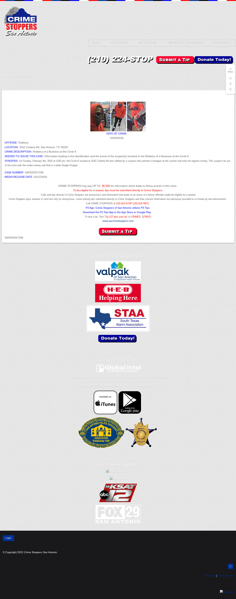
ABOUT (95, 43)
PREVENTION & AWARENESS (184, 43)
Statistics (210, 575)
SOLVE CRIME (119, 43)
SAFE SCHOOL (221, 43)
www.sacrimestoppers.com (118, 220)
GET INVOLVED (147, 43)
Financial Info (225, 575)
